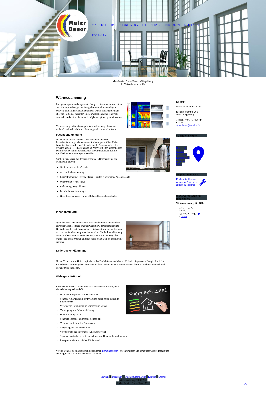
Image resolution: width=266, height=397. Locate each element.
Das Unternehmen (123, 25)
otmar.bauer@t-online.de (188, 125)
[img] (72, 25)
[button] (245, 384)
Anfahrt (161, 376)
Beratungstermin (110, 350)
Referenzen (172, 25)
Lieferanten (192, 25)
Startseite (105, 376)
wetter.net (184, 217)
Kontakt (152, 376)
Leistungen (150, 25)
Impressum (116, 376)
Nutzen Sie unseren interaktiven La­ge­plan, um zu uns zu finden (182, 156)
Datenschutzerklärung (135, 376)
